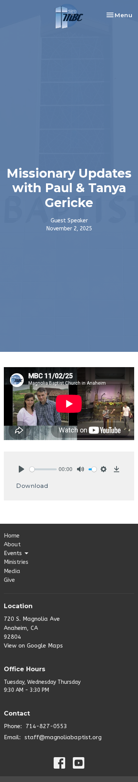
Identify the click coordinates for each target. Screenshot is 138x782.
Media (12, 571)
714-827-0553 (46, 726)
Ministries (16, 562)
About (12, 544)
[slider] (43, 469)
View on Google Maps (33, 645)
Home (12, 535)
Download (32, 485)
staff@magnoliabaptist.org (63, 737)
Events (13, 553)
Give (9, 579)
